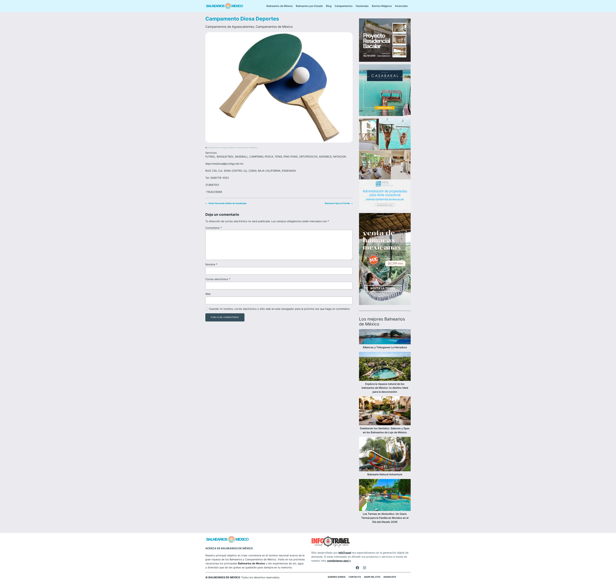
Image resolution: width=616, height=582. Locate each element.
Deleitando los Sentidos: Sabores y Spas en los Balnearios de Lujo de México (385, 430)
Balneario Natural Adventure (384, 474)
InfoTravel (344, 552)
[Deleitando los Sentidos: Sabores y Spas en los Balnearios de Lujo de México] (385, 411)
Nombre (211, 264)
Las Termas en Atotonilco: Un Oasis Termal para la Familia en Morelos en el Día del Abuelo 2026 (384, 517)
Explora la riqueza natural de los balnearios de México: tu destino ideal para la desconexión (385, 388)
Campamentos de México (274, 27)
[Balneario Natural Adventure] (385, 454)
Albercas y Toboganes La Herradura (385, 347)
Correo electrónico (217, 279)
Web (208, 293)
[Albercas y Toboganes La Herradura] (385, 337)
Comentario (213, 227)
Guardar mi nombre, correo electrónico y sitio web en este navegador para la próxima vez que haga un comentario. (279, 308)
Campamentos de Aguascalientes (229, 27)
